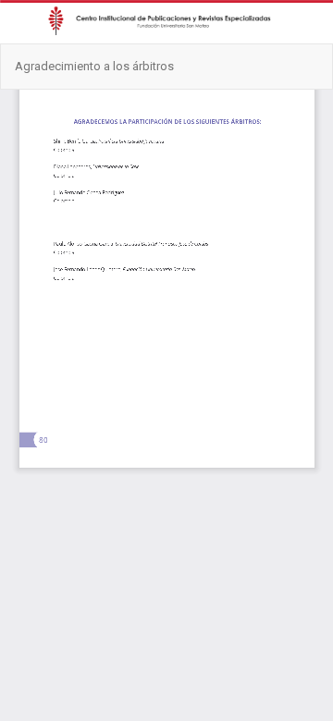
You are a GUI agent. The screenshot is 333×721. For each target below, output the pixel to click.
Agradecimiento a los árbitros (94, 66)
